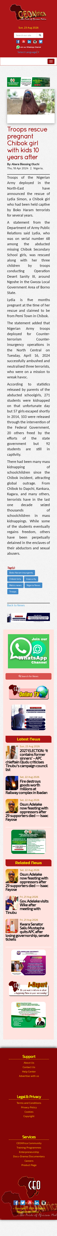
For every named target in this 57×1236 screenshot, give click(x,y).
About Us (29, 1062)
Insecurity (31, 579)
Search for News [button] (29, 676)
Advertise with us (29, 1075)
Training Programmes (29, 1147)
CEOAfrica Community (28, 1143)
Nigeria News (33, 585)
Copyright (28, 1116)
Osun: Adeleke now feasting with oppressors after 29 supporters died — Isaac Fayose (27, 812)
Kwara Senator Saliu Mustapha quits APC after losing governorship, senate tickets (27, 931)
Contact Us (29, 1067)
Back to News (16, 605)
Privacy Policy (29, 1107)
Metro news (15, 585)
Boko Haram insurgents (21, 572)
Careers (29, 1160)
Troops (12, 591)
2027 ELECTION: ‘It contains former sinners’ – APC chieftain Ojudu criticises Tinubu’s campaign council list (27, 760)
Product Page (29, 1164)
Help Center (29, 1071)
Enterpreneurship (29, 1151)
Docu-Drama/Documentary (29, 1156)
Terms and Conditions (29, 1102)
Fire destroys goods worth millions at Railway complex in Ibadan (26, 787)
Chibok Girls (15, 579)
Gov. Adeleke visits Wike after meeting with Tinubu (27, 907)
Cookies (29, 1111)
